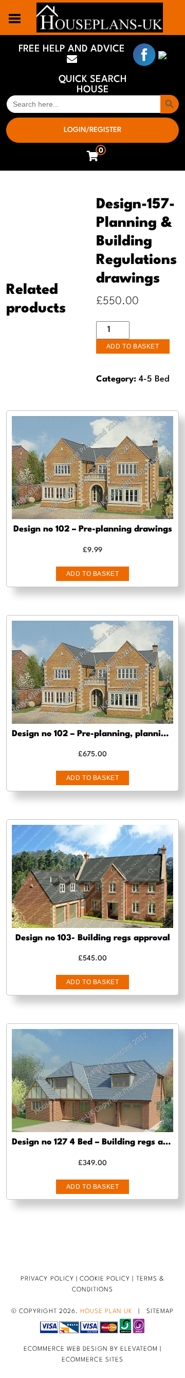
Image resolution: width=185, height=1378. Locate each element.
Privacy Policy (47, 1279)
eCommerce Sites (92, 1360)
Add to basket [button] (92, 573)
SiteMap (160, 1311)
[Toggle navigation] (15, 17)
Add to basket (132, 346)
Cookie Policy (105, 1279)
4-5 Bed (154, 379)
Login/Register (92, 130)
